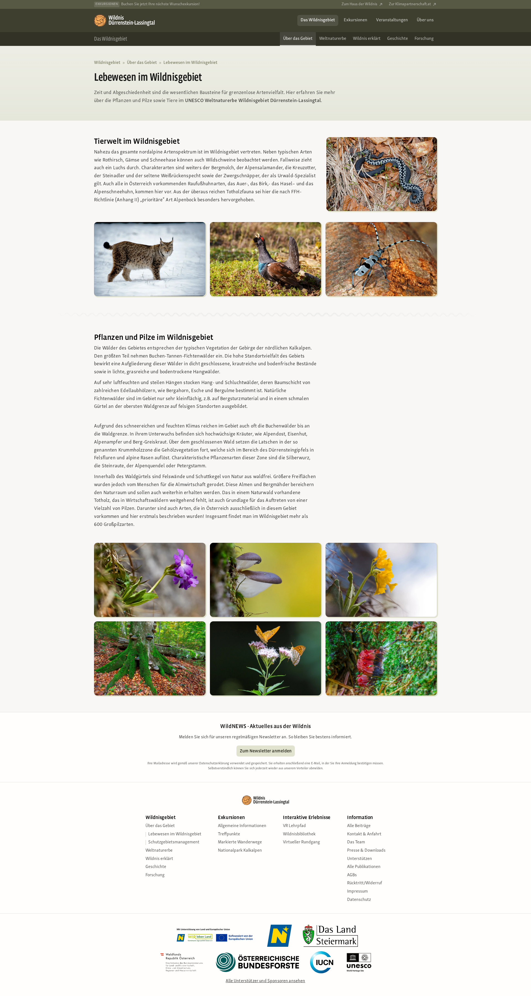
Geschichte (155, 867)
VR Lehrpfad (294, 826)
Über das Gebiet (142, 63)
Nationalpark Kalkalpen (240, 850)
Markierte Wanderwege (240, 842)
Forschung (155, 875)
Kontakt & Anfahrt (364, 834)
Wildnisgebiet (107, 63)
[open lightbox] (265, 259)
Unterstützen (359, 859)
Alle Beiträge (359, 826)
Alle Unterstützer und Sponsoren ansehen (265, 981)
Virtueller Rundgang (301, 842)
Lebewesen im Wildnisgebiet (190, 63)
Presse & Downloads (366, 850)
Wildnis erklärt (159, 859)
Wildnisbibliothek (299, 834)
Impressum (357, 891)
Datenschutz (359, 900)
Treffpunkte (229, 834)
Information (360, 817)
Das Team (356, 842)
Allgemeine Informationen (242, 826)
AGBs (352, 875)
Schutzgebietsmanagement (173, 842)
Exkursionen (231, 817)
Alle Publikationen (364, 867)
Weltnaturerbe (159, 850)
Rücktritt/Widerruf (364, 883)
